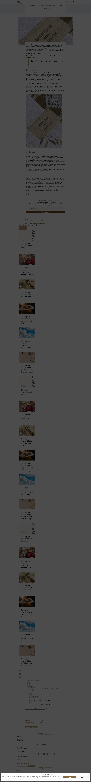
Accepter (69, 777)
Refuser (82, 777)
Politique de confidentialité (10, 780)
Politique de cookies (4, 780)
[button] (88, 774)
